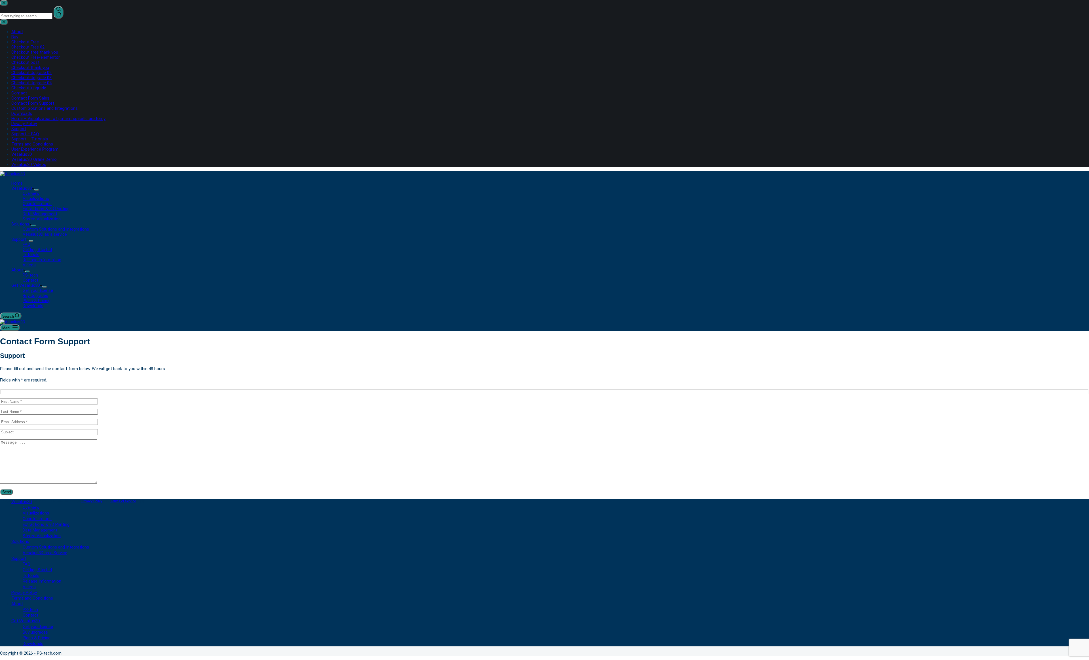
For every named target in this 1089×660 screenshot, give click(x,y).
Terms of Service (123, 501)
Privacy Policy (91, 501)
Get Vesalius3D (25, 285)
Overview (31, 193)
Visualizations (36, 198)
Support (18, 239)
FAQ (26, 244)
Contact (30, 280)
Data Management (40, 213)
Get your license (38, 290)
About (17, 270)
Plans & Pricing (36, 300)
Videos (29, 264)
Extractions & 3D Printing (46, 208)
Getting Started (37, 249)
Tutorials (31, 254)
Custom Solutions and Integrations (56, 229)
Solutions (20, 224)
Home (17, 183)
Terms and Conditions (32, 598)
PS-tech (30, 275)
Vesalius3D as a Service (45, 552)
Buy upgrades (35, 632)
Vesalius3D (21, 188)
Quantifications (37, 203)
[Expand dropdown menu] (36, 190)
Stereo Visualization (42, 219)
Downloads (33, 305)
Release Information (42, 259)
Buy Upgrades (35, 295)
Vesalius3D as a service (45, 234)
